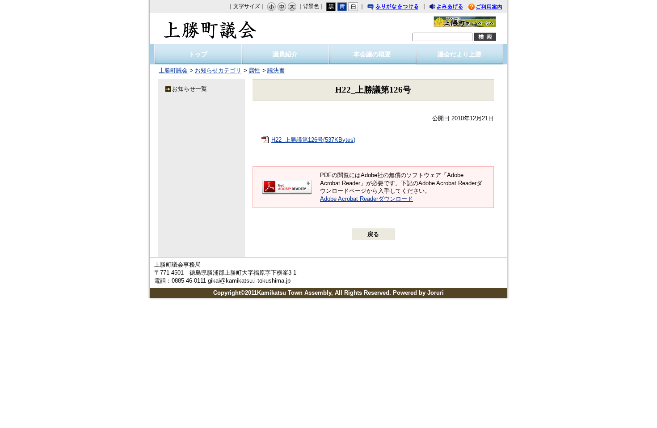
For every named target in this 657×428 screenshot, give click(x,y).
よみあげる (454, 7)
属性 (254, 70)
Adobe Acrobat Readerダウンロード (366, 198)
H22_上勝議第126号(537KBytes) (313, 139)
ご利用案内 (492, 7)
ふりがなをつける (401, 7)
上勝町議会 (210, 28)
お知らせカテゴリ (218, 70)
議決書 (276, 70)
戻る (373, 234)
